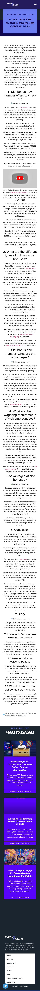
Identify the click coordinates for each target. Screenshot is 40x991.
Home (9, 955)
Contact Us (11, 982)
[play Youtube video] (20, 178)
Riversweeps (11, 963)
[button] (35, 4)
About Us (10, 959)
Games (9, 971)
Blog (8, 974)
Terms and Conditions (14, 978)
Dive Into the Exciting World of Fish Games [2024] (20, 821)
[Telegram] (5, 986)
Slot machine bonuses (18, 715)
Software (10, 967)
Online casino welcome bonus (15, 713)
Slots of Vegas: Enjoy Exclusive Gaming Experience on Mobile (20, 873)
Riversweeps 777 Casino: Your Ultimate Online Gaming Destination (20, 765)
